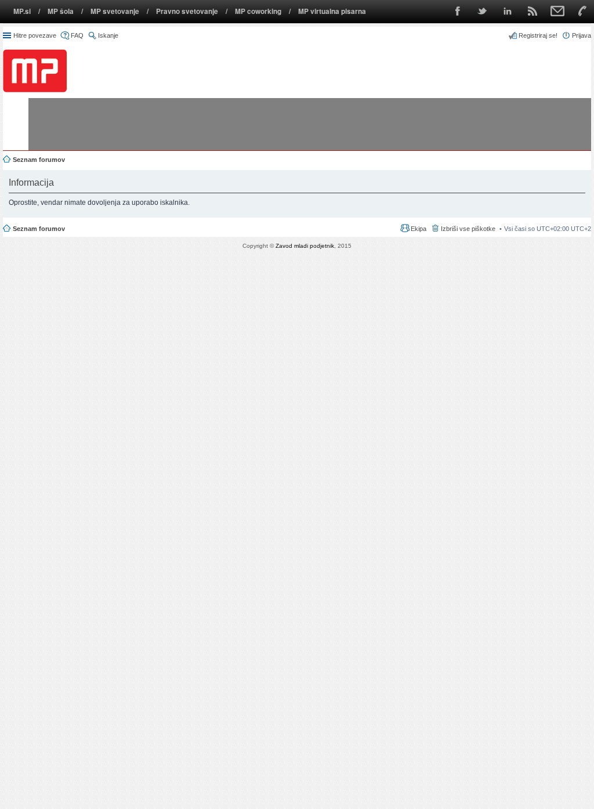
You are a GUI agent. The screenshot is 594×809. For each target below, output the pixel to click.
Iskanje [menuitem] (108, 35)
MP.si (22, 11)
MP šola (61, 11)
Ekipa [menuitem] (418, 228)
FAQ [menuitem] (77, 35)
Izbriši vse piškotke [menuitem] (468, 228)
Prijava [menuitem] (581, 35)
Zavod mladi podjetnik (305, 246)
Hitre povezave (34, 35)
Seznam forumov (39, 228)
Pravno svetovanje (187, 11)
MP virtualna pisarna (332, 11)
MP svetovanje (114, 11)
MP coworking (258, 11)
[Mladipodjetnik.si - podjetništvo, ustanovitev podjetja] (35, 70)
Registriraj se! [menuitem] (538, 35)
